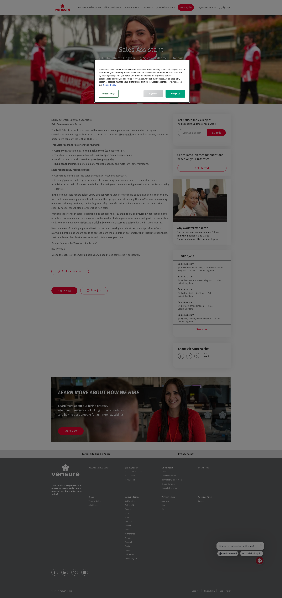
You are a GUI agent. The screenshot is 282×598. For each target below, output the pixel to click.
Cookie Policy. (109, 85)
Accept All (175, 94)
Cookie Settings (108, 94)
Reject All (153, 94)
